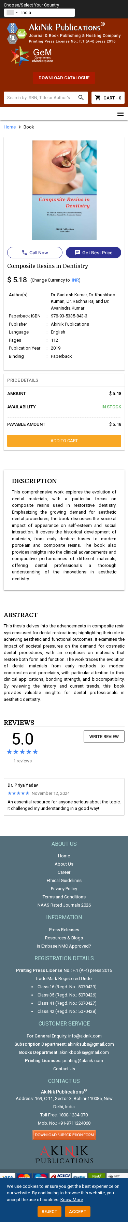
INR (75, 280)
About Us (64, 864)
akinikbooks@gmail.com (84, 1052)
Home (64, 855)
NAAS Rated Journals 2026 (64, 905)
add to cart (64, 440)
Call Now (35, 252)
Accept (77, 1211)
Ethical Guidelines (64, 880)
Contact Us (64, 1068)
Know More (71, 1199)
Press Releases (64, 929)
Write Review (104, 736)
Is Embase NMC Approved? (64, 946)
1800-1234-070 (73, 1114)
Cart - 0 (108, 98)
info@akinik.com (85, 1035)
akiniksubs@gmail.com (91, 1044)
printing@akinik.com (82, 1060)
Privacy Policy (64, 888)
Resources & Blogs (64, 937)
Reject (49, 1211)
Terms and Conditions (64, 896)
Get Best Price (93, 252)
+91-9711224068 (74, 1123)
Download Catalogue (64, 77)
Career (64, 872)
